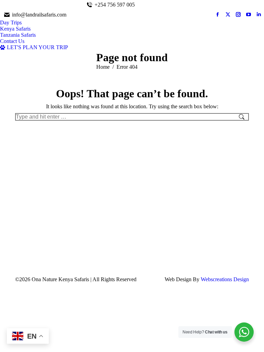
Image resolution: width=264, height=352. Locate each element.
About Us (226, 4)
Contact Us (250, 4)
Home (207, 4)
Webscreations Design (225, 279)
